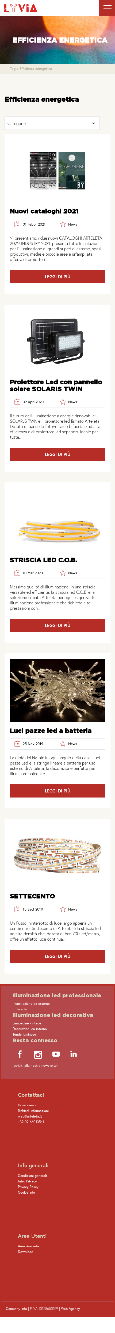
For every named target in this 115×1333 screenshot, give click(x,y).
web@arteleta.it (30, 1116)
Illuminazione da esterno (31, 1003)
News (72, 224)
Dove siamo (27, 1105)
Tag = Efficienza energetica (31, 69)
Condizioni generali (32, 1175)
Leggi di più (57, 276)
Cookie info (26, 1192)
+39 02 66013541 (31, 1122)
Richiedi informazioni (33, 1110)
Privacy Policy (28, 1187)
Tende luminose (24, 1034)
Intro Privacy (27, 1181)
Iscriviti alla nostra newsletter (35, 1065)
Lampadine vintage (27, 1023)
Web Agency (70, 1308)
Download (25, 1251)
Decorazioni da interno (30, 1029)
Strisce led (20, 1009)
